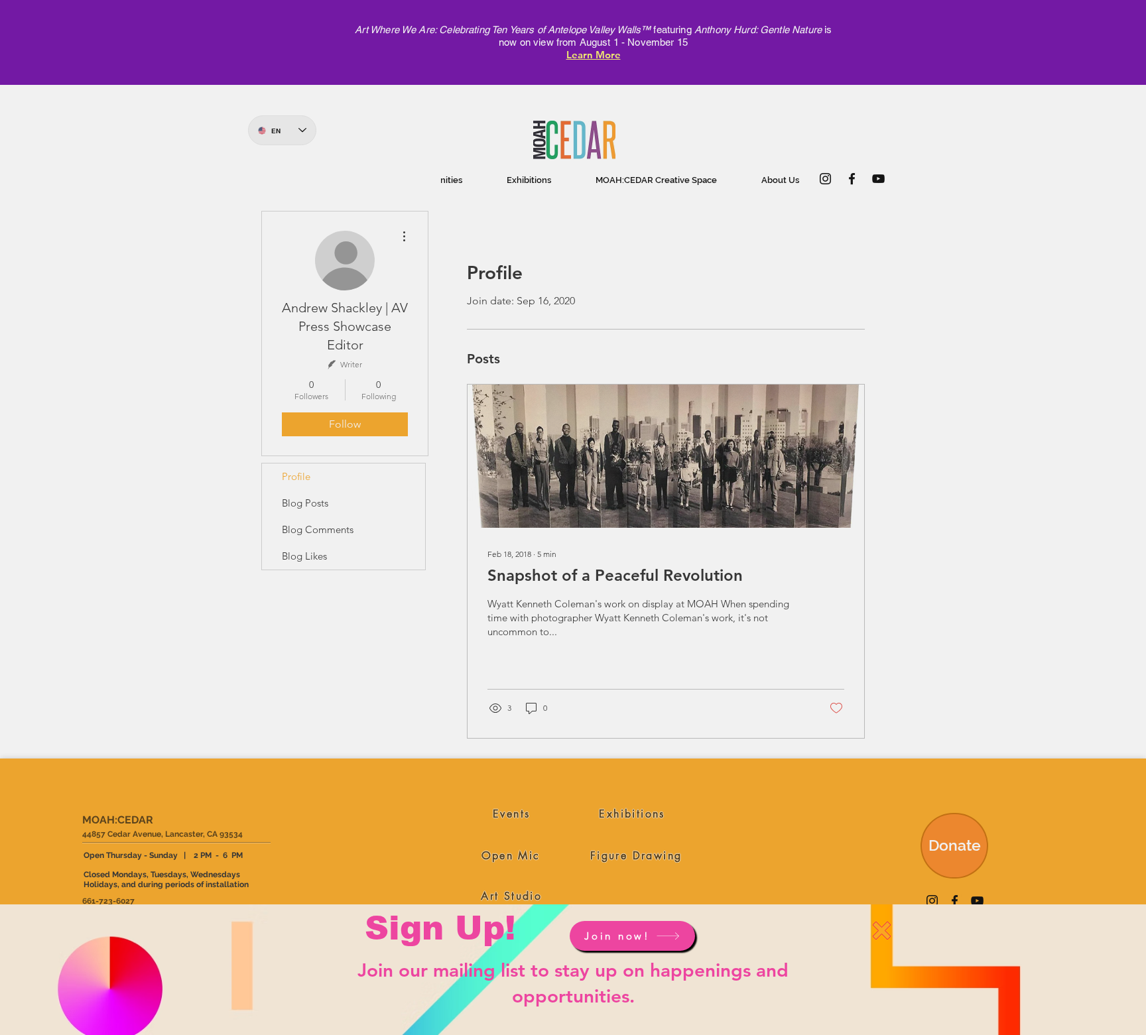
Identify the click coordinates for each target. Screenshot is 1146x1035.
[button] (882, 930)
